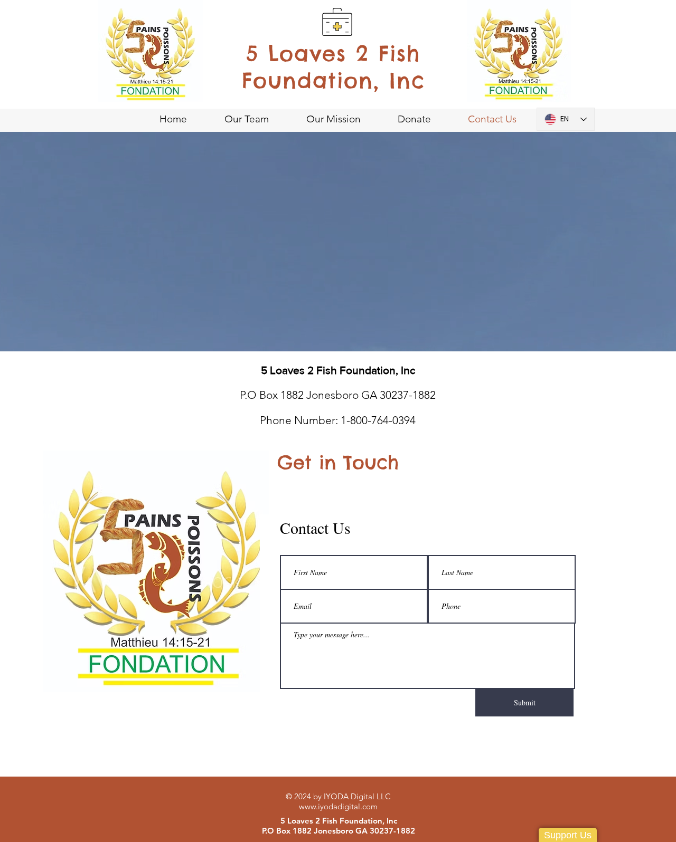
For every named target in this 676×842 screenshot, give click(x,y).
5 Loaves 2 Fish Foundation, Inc (333, 67)
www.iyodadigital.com (338, 806)
